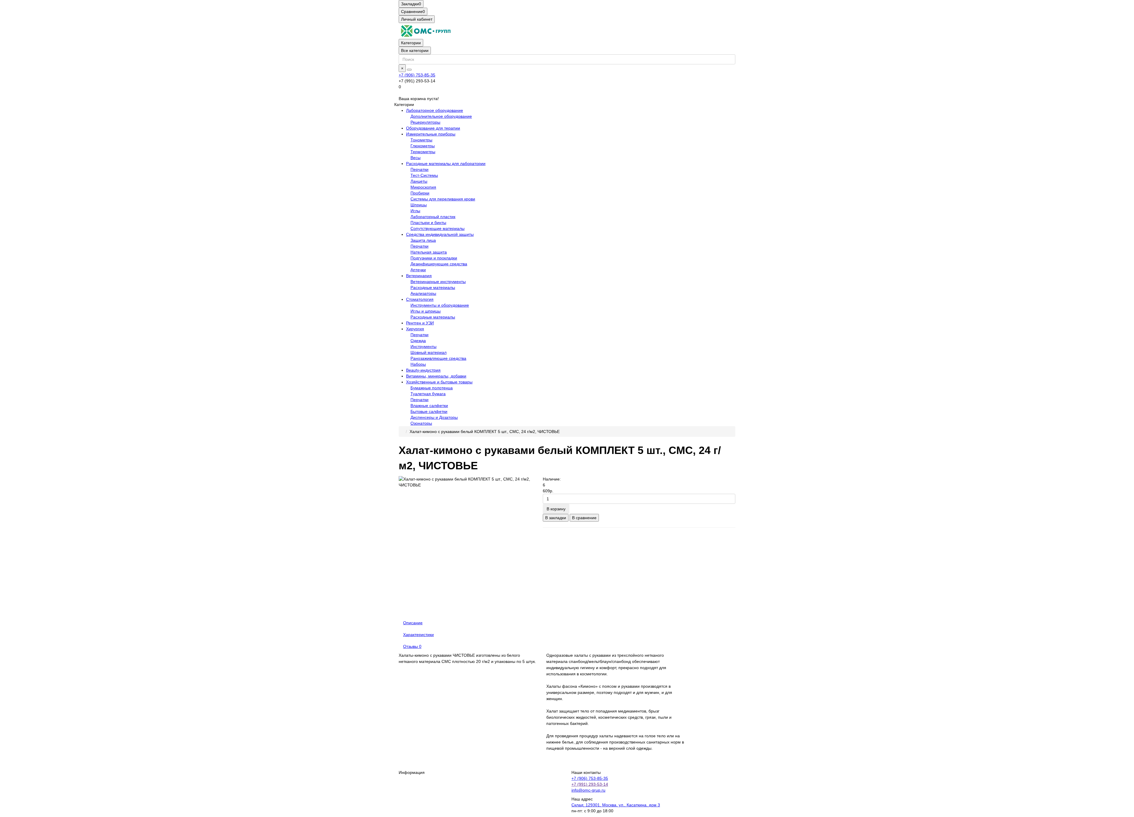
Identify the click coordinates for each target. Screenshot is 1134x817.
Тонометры (421, 140)
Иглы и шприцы (425, 311)
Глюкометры (422, 145)
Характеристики (418, 634)
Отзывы (412, 646)
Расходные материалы (432, 287)
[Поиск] (409, 70)
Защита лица (423, 240)
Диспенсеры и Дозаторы (434, 417)
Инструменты (423, 346)
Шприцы (418, 204)
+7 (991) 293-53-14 (589, 784)
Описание (413, 622)
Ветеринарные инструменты (438, 281)
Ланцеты (418, 181)
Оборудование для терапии (433, 128)
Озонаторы (421, 423)
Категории (411, 42)
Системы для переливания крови (442, 199)
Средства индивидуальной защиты (440, 234)
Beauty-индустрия (423, 370)
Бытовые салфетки (428, 411)
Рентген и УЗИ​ (420, 323)
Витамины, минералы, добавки (436, 376)
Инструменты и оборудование (439, 305)
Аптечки (418, 269)
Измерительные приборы (430, 134)
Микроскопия (423, 187)
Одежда (418, 340)
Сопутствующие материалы (437, 228)
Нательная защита (428, 252)
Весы (415, 157)
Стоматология (420, 299)
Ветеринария (419, 275)
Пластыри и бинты (428, 222)
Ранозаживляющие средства (438, 358)
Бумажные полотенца (431, 387)
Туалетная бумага (428, 393)
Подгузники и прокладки (433, 258)
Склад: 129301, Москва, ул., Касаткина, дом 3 (615, 805)
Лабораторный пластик (432, 216)
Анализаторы (423, 293)
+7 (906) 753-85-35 (417, 75)
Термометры (422, 151)
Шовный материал (428, 352)
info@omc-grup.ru (588, 790)
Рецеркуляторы (425, 122)
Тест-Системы (424, 175)
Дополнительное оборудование (441, 116)
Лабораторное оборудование (434, 110)
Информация (412, 772)
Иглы (415, 210)
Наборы (418, 364)
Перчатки (419, 169)
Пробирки (419, 193)
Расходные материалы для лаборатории (445, 163)
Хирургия (415, 328)
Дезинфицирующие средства (438, 264)
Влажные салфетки (429, 405)
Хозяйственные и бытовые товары (439, 382)
